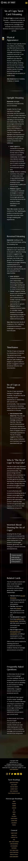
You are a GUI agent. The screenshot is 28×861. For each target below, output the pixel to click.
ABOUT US (14, 835)
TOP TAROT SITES (14, 850)
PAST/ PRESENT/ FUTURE (14, 793)
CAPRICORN (14, 820)
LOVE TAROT (14, 784)
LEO (14, 810)
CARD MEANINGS (14, 844)
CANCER (14, 808)
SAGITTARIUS (14, 818)
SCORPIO (14, 816)
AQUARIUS (14, 823)
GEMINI (14, 805)
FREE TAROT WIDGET (14, 841)
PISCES (14, 825)
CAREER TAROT (14, 789)
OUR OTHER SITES (14, 852)
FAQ (14, 839)
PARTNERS (14, 848)
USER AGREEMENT (14, 769)
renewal (18, 608)
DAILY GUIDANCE (14, 791)
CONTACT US (14, 837)
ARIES (14, 801)
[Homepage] (8, 3)
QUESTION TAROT (14, 782)
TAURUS (14, 803)
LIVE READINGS (14, 846)
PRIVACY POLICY (14, 854)
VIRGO (14, 812)
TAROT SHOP (14, 833)
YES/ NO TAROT (14, 787)
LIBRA (14, 814)
